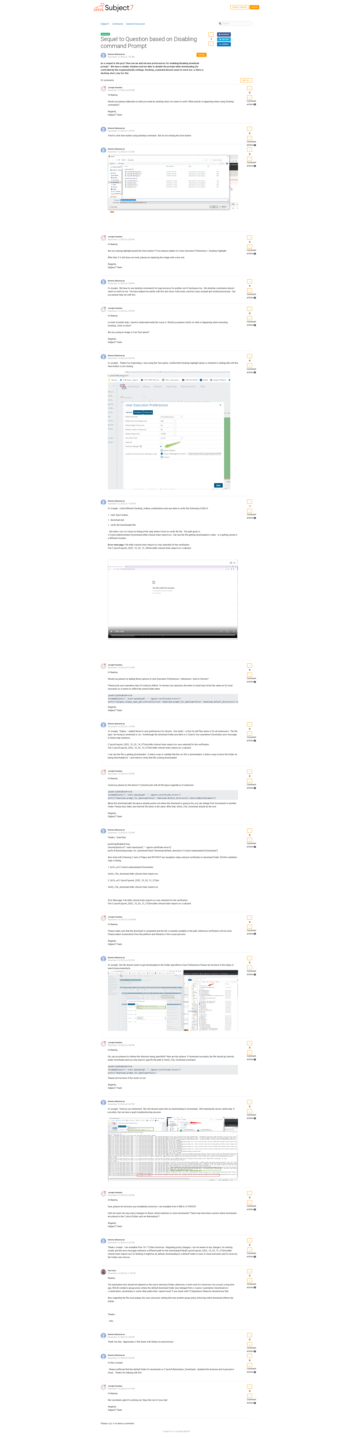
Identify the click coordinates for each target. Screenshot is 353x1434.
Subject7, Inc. (169, 1431)
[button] (210, 34)
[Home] (113, 7)
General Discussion (135, 24)
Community (117, 24)
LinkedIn (225, 44)
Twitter (225, 39)
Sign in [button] (254, 7)
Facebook (225, 34)
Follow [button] (201, 55)
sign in (111, 1423)
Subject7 (105, 24)
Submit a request (239, 7)
